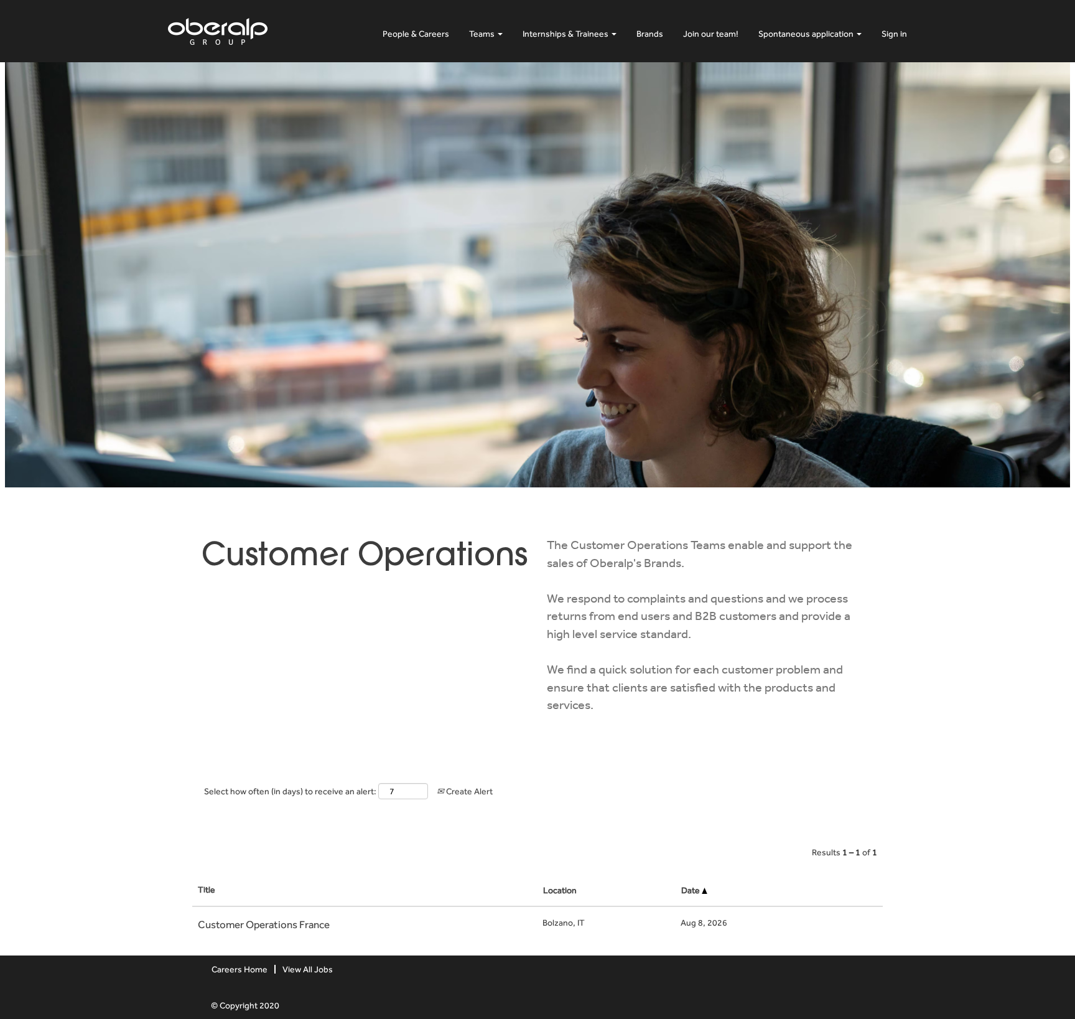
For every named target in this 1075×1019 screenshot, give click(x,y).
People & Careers (416, 34)
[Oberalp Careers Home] (217, 28)
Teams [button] (482, 34)
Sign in (894, 34)
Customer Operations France (264, 924)
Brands (649, 34)
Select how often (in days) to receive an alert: (290, 791)
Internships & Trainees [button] (566, 34)
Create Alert (468, 791)
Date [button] (691, 890)
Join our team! (710, 34)
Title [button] (206, 890)
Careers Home (240, 969)
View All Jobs (307, 969)
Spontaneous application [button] (806, 34)
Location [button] (560, 890)
